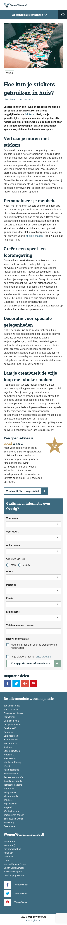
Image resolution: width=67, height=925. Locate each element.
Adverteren (9, 841)
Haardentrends (11, 739)
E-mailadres (13, 611)
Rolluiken (8, 853)
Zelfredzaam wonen (14, 818)
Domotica (8, 732)
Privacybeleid (33, 920)
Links (6, 860)
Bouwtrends (9, 717)
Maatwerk (9, 754)
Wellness (8, 800)
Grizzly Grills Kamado (14, 868)
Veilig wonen (10, 792)
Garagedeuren (11, 736)
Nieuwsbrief (17, 638)
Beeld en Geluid (11, 709)
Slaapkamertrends (13, 781)
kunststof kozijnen (13, 871)
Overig (9, 72)
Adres (9, 571)
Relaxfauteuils (11, 773)
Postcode (11, 584)
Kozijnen (8, 747)
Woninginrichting (12, 811)
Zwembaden (10, 826)
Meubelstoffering (12, 762)
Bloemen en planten (14, 713)
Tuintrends (9, 788)
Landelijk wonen (12, 751)
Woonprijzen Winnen (14, 815)
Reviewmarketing (12, 849)
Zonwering (9, 822)
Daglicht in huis (11, 720)
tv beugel (8, 856)
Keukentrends (10, 743)
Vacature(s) (9, 845)
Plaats (9, 598)
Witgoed (8, 807)
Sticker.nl (30, 114)
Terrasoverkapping (13, 785)
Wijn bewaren (10, 803)
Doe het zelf (10, 728)
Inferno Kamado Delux (15, 864)
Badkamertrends (12, 705)
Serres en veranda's (13, 777)
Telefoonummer (20, 625)
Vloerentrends (11, 796)
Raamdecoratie (11, 769)
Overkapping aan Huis (14, 875)
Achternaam (13, 545)
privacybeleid (43, 656)
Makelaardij (10, 758)
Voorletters (12, 531)
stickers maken (34, 235)
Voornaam (12, 518)
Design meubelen (12, 724)
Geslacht (15, 558)
